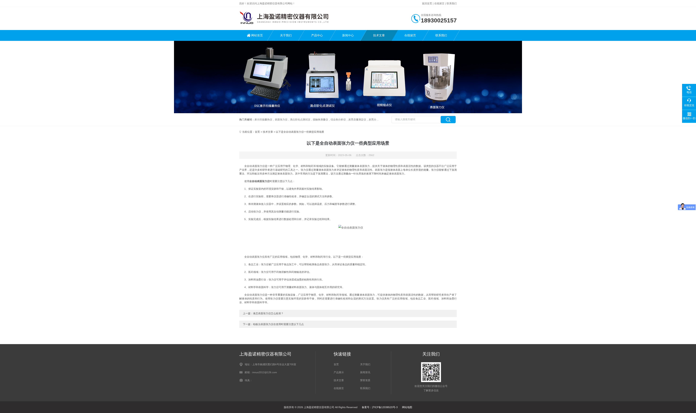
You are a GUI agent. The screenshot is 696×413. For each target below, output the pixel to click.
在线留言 (439, 3)
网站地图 (407, 407)
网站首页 (257, 35)
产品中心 (317, 35)
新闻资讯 (365, 372)
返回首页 (427, 3)
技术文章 (379, 35)
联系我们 (452, 3)
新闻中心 (348, 35)
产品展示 (339, 372)
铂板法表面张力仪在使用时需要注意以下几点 (278, 324)
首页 (257, 131)
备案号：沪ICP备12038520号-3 (380, 407)
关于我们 (286, 35)
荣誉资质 (365, 380)
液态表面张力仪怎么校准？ (268, 313)
